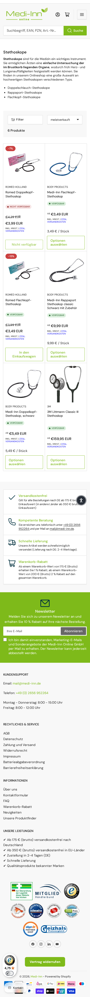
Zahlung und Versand (19, 745)
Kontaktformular (15, 795)
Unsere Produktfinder (19, 818)
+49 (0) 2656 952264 (32, 693)
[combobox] (45, 30)
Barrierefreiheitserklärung (23, 768)
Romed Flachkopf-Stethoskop (18, 302)
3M (49, 406)
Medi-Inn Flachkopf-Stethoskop (61, 194)
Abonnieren (73, 631)
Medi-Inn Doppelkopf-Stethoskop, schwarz (21, 414)
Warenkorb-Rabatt (17, 807)
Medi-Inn (36, 976)
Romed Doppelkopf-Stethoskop (19, 194)
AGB (6, 733)
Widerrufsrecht (15, 750)
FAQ (6, 801)
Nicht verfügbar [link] (24, 244)
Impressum (12, 756)
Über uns (10, 789)
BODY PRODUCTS (57, 187)
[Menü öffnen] (82, 14)
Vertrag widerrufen (45, 962)
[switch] (10, 973)
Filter (20, 119)
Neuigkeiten (12, 812)
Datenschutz (13, 739)
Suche (78, 30)
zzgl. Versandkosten (15, 229)
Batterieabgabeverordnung (24, 762)
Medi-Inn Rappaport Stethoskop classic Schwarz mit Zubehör (62, 304)
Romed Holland (16, 187)
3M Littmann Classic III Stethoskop (62, 414)
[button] (81, 500)
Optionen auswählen (58, 242)
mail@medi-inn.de (62, 529)
